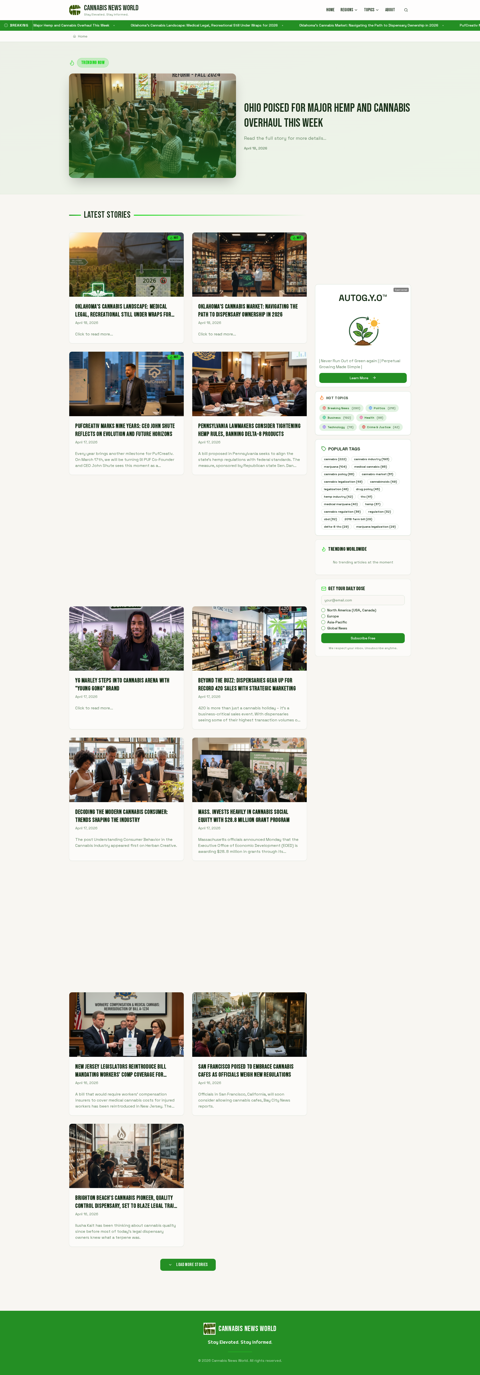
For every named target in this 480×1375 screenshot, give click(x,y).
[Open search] (406, 10)
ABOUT (390, 9)
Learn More (359, 377)
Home (83, 36)
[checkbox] (323, 610)
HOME (330, 9)
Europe (333, 616)
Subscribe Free (363, 638)
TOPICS (369, 9)
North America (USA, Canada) (351, 610)
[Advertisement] (188, 540)
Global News (337, 628)
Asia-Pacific (337, 622)
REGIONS (346, 9)
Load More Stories (192, 1264)
